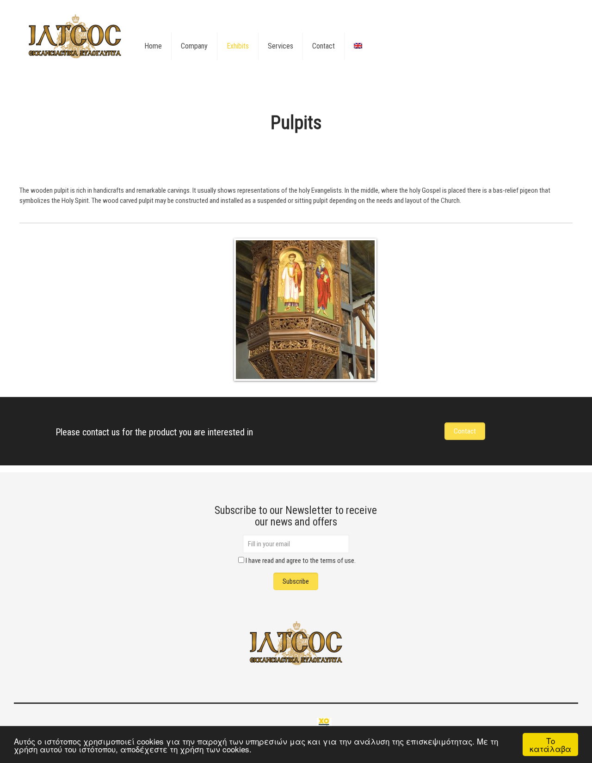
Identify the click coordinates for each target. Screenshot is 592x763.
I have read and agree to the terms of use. (301, 560)
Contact (465, 431)
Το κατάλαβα (550, 744)
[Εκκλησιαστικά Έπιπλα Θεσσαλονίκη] (75, 37)
